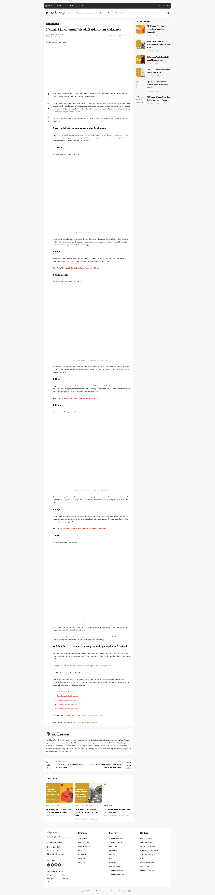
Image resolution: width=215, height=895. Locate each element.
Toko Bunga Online (116, 838)
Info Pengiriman (146, 842)
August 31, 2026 (164, 6)
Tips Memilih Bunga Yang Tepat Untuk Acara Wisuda (80, 268)
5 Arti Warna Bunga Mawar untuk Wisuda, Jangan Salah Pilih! (83, 529)
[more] (48, 121)
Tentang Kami (83, 838)
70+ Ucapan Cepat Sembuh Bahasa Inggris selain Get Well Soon (86, 812)
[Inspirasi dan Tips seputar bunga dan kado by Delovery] (58, 13)
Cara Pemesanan (146, 838)
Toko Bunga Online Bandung (67, 696)
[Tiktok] (52, 865)
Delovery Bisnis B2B (116, 866)
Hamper (112, 854)
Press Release (83, 854)
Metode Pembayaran (147, 846)
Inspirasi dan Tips (84, 846)
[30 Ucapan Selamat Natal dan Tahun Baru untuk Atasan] (140, 100)
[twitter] (48, 99)
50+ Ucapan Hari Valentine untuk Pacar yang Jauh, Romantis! (69, 6)
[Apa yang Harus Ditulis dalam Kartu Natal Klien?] (140, 72)
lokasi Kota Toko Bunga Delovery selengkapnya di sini (82, 715)
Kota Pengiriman (84, 842)
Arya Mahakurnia (57, 35)
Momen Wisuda (52, 24)
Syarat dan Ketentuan (147, 862)
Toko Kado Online (115, 842)
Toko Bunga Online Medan (66, 704)
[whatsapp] (48, 118)
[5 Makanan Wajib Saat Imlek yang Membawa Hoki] (117, 793)
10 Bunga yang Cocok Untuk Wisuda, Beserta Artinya (80, 398)
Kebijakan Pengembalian (149, 850)
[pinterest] (48, 103)
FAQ (142, 858)
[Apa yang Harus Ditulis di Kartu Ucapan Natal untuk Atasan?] (140, 84)
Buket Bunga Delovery (89, 722)
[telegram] (48, 108)
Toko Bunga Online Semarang (67, 700)
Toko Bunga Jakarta (116, 870)
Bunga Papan (113, 850)
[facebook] (48, 94)
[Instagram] (48, 865)
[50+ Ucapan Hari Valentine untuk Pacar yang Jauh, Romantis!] (46, 6)
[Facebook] (59, 865)
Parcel (111, 858)
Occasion (112, 862)
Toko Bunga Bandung (117, 874)
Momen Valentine (53, 805)
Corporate (81, 858)
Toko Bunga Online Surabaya (67, 708)
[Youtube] (56, 865)
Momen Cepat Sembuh (83, 805)
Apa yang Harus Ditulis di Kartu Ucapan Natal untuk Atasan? (157, 85)
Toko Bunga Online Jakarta (66, 692)
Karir (80, 850)
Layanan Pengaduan (147, 870)
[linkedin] (48, 113)
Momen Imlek (109, 805)
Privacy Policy (145, 866)
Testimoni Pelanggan (147, 854)
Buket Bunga (113, 846)
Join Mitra (81, 862)
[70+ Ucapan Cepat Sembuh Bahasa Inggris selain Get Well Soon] (88, 793)
